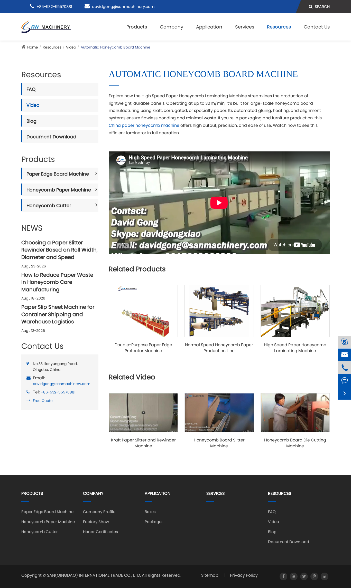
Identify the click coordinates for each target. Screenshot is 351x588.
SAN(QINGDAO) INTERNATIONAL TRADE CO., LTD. (94, 575)
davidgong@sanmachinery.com (123, 6)
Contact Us (317, 27)
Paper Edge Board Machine (57, 174)
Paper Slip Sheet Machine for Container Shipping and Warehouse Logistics (57, 314)
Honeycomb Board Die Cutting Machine (295, 443)
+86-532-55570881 (58, 392)
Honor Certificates (100, 531)
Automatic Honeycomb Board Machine (115, 47)
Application (209, 27)
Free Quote (43, 400)
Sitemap (209, 575)
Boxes (150, 511)
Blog (31, 121)
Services (244, 27)
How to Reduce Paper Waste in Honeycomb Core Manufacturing (57, 282)
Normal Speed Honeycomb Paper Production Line (219, 348)
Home (32, 47)
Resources (279, 27)
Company (171, 27)
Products (136, 27)
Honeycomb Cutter (48, 205)
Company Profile (99, 511)
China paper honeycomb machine (144, 125)
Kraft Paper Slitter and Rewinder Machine (143, 443)
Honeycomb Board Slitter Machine (219, 443)
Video (71, 47)
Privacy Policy (244, 575)
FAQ (30, 89)
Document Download (51, 136)
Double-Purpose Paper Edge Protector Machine (143, 348)
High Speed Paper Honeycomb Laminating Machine (295, 348)
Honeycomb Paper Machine (58, 190)
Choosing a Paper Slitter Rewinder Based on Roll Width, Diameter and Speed (59, 250)
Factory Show (96, 521)
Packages (154, 521)
